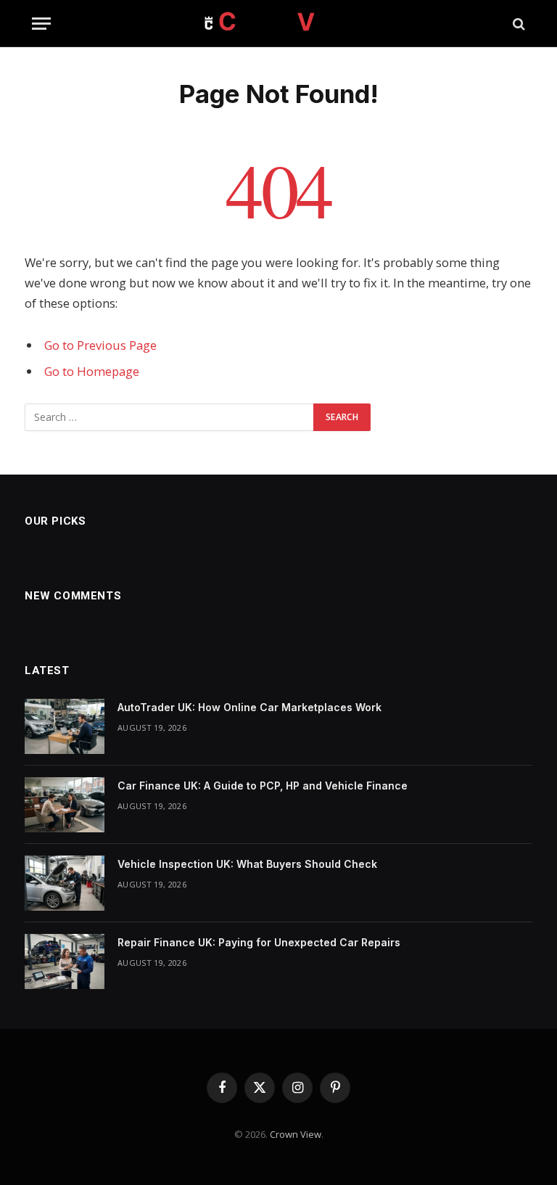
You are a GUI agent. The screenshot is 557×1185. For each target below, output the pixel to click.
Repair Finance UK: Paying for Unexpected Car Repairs (258, 942)
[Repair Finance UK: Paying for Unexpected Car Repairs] (64, 961)
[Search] (517, 23)
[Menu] (41, 23)
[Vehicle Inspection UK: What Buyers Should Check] (64, 883)
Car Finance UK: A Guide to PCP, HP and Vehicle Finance (262, 785)
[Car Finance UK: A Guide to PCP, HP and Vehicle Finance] (64, 804)
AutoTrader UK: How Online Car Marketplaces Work (249, 707)
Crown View (295, 1134)
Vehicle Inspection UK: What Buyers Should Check (247, 864)
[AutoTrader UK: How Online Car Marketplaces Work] (64, 726)
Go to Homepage (91, 371)
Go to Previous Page (100, 345)
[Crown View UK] (278, 23)
